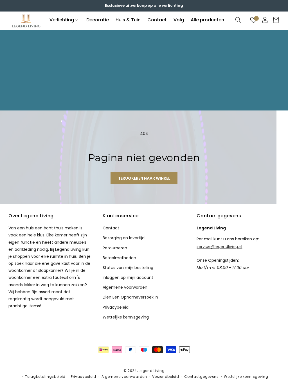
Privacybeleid (116, 307)
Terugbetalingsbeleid (45, 376)
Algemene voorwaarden (124, 376)
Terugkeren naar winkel (144, 178)
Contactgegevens (201, 376)
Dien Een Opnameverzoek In (130, 297)
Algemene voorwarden (125, 287)
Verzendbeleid (165, 376)
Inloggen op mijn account (128, 277)
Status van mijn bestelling (128, 267)
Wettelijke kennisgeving (126, 317)
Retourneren (115, 248)
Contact (111, 228)
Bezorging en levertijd (124, 238)
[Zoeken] (238, 20)
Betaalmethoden (119, 258)
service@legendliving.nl (219, 246)
